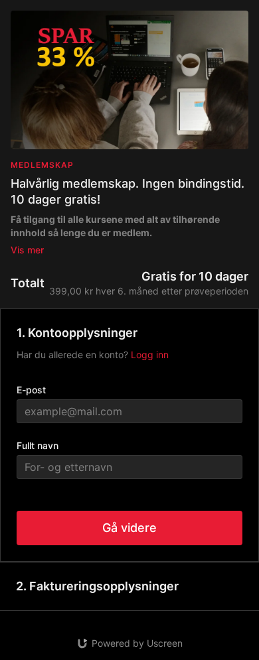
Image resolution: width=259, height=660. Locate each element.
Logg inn (150, 354)
